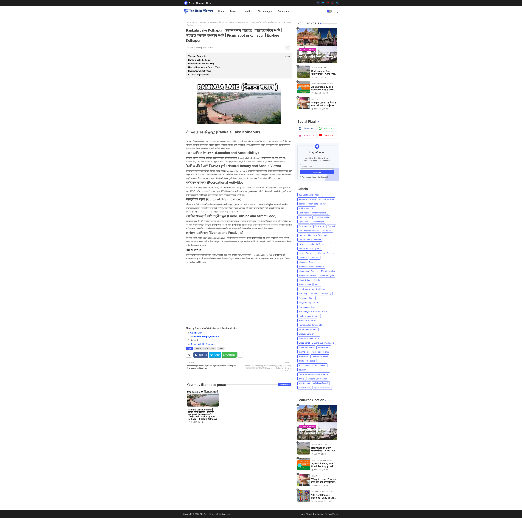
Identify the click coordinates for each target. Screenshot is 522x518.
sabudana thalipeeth (308, 329)
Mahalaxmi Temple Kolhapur (311, 266)
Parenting (303, 293)
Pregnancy (326, 293)
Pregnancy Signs (306, 298)
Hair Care (327, 230)
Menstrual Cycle (326, 275)
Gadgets (282, 11)
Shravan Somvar (306, 334)
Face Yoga (319, 226)
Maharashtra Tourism (308, 271)
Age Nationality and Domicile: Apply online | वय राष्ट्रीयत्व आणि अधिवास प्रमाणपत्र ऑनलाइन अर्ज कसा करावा (324, 88)
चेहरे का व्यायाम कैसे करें (322, 388)
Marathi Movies (328, 271)
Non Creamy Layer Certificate (312, 289)
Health (247, 11)
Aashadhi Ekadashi (307, 199)
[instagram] (332, 2)
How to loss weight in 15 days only (314, 244)
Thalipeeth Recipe (307, 361)
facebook (309, 128)
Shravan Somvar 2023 (309, 338)
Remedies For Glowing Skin (311, 325)
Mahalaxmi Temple (307, 262)
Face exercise (305, 226)
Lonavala (303, 257)
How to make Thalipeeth (310, 248)
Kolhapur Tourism (326, 253)
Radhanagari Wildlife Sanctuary (313, 311)
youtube (329, 135)
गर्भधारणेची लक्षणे (304, 388)
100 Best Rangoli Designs (310, 195)
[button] (329, 11)
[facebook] (318, 2)
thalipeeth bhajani (320, 356)
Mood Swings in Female (309, 280)
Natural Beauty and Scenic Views (204, 67)
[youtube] (327, 2)
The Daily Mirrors (207, 514)
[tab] (221, 11)
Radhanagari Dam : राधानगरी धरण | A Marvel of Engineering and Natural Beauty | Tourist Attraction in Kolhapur (323, 72)
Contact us (318, 514)
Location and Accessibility (201, 63)
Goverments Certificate (309, 230)
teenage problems (321, 352)
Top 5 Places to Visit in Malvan (312, 365)
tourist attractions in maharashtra (313, 374)
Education (303, 222)
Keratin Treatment (307, 253)
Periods (314, 293)
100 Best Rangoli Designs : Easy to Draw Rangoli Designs (323, 496)
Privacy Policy (331, 514)
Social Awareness (306, 347)
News (317, 284)
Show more (285, 385)
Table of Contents (197, 56)
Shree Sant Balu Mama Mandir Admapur (316, 343)
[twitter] (323, 2)
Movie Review (305, 284)
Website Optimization (317, 379)
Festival (331, 226)
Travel (233, 11)
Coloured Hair (305, 217)
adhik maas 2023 (306, 208)
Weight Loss (304, 383)
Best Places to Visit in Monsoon (312, 213)
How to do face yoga (317, 235)
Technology (264, 11)
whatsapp (329, 128)
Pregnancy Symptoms (309, 302)
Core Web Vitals (322, 217)
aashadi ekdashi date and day (312, 204)
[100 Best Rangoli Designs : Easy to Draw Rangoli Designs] (303, 495)
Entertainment (317, 222)
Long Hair (315, 257)
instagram (309, 135)
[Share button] (240, 355)
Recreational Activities (199, 71)
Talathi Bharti (324, 347)
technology (304, 352)
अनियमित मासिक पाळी (320, 383)
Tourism (302, 370)
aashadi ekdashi (326, 199)
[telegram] (337, 2)
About (309, 514)
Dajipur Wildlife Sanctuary (202, 344)
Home (221, 11)
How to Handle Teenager (310, 239)
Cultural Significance (198, 74)
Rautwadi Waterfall (307, 320)
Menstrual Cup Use (307, 275)
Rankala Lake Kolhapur (199, 60)
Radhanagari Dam (307, 307)
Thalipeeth (303, 356)
